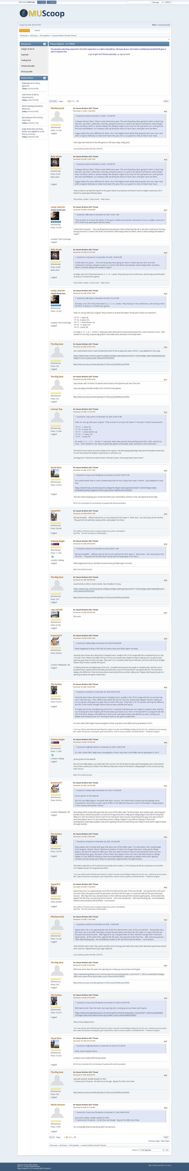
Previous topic (154, 1141)
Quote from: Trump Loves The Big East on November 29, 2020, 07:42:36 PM (103, 1003)
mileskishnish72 (27, 97)
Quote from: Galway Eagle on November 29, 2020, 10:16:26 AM (99, 790)
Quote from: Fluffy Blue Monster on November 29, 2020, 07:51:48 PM (101, 1046)
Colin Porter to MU (29, 94)
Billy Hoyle (56, 156)
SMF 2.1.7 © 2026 (23, 1166)
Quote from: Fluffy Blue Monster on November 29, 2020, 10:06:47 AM (101, 747)
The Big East (57, 344)
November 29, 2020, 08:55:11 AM (84, 513)
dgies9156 (25, 86)
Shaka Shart (26, 120)
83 (78, 101)
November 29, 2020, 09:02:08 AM (84, 544)
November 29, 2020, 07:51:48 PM (84, 998)
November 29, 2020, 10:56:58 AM (84, 836)
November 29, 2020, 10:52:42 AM (84, 785)
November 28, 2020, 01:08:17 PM (84, 347)
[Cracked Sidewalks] (52, 661)
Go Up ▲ (169, 1165)
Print (166, 101)
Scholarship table (164, 25)
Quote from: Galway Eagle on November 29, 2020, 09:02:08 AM (99, 643)
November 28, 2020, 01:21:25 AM (84, 252)
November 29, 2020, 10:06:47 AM (84, 687)
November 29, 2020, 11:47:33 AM (84, 919)
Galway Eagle (58, 541)
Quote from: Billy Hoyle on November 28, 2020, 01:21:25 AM (98, 298)
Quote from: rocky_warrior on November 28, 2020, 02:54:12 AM (99, 417)
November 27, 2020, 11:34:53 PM (84, 111)
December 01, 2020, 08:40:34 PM (84, 1075)
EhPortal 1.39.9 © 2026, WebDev (27, 1165)
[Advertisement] (109, 76)
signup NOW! (125, 54)
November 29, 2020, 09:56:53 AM (84, 638)
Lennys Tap (56, 409)
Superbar (25, 54)
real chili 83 (56, 609)
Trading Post (26, 60)
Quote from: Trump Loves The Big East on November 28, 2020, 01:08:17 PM (103, 475)
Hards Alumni (58, 1104)
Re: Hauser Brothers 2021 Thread (85, 108)
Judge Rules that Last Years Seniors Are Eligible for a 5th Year (33, 131)
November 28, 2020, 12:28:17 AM (84, 159)
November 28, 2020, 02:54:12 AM (84, 293)
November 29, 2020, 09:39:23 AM (84, 612)
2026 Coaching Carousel (31, 106)
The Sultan (56, 684)
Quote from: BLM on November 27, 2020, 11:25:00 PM (96, 116)
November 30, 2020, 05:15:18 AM (84, 1041)
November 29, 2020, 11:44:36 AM (84, 887)
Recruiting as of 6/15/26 (31, 117)
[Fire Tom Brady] (52, 235)
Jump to (135, 1150)
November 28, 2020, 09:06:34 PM (84, 379)
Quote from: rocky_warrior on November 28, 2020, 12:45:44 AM (99, 257)
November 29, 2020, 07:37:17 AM (84, 470)
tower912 (55, 510)
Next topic (165, 1141)
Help (149, 1165)
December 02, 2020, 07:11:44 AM (84, 1107)
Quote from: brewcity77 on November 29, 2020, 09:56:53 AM (98, 692)
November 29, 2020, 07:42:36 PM (84, 965)
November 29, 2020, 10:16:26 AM (84, 742)
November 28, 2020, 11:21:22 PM (84, 412)
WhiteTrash (26, 109)
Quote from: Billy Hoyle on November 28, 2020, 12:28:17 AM (98, 215)
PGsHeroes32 (57, 108)
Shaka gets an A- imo (30, 83)
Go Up (51, 1137)
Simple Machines (34, 1166)
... (75, 101)
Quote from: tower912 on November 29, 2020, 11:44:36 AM (98, 924)
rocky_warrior (58, 207)
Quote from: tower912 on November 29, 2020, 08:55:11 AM (98, 549)
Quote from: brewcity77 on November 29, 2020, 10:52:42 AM (98, 841)
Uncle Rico (31, 134)
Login (90, 54)
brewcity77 (56, 635)
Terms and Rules (158, 1165)
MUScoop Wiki (26, 71)
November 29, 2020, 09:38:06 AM (84, 580)
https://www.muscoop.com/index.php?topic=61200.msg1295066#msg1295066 (101, 364)
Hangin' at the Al (27, 49)
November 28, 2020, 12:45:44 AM (84, 210)
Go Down (53, 101)
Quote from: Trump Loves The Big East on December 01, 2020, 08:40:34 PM (103, 1112)
